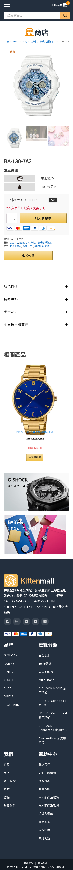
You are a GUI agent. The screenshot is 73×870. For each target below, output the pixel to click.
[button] (14, 138)
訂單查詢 (44, 789)
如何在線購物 (47, 773)
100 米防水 (15, 246)
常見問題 (44, 838)
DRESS (9, 696)
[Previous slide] (7, 411)
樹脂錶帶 (39, 246)
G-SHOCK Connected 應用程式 (53, 728)
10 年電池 (45, 663)
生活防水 (44, 655)
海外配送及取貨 (49, 805)
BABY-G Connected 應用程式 (53, 703)
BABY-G (15, 41)
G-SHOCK (11, 655)
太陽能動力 (46, 672)
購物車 (8, 789)
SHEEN (9, 688)
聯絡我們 (10, 805)
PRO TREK (11, 704)
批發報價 (28, 255)
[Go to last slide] (7, 85)
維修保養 (44, 822)
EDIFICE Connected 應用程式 (53, 715)
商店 (7, 773)
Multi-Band (47, 680)
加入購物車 (43, 218)
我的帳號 (10, 781)
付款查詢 (44, 781)
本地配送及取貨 (49, 797)
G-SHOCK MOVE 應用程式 (52, 690)
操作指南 (44, 830)
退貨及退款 (46, 813)
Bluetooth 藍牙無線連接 (52, 740)
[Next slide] (66, 85)
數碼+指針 (28, 246)
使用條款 (28, 862)
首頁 (6, 41)
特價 (47, 246)
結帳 (7, 797)
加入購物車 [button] (61, 457)
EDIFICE (10, 672)
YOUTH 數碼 (65, 432)
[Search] (65, 15)
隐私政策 (42, 862)
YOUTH (53, 432)
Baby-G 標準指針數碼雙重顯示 (38, 41)
